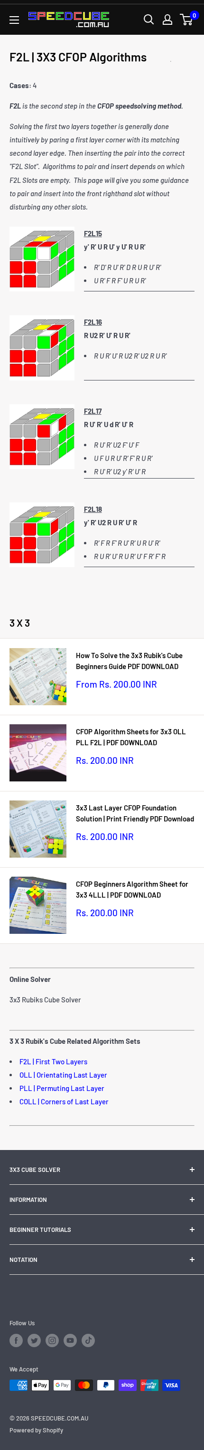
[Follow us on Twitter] (34, 1340)
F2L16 (93, 322)
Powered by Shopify (36, 1430)
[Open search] (149, 19)
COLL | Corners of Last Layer (64, 1101)
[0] (187, 19)
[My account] (167, 19)
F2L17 (93, 411)
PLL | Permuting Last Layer (61, 1088)
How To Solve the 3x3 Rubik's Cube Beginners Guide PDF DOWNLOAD (129, 660)
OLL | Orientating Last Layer (63, 1074)
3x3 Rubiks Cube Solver (45, 999)
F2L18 (93, 509)
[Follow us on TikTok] (88, 1340)
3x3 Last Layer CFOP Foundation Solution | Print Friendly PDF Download (135, 813)
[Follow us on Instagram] (52, 1340)
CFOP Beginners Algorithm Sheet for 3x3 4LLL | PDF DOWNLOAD (132, 889)
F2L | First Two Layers (53, 1061)
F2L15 (93, 233)
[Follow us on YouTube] (70, 1340)
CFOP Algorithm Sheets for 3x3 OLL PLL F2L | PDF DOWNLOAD (131, 737)
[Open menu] (14, 20)
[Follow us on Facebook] (16, 1340)
